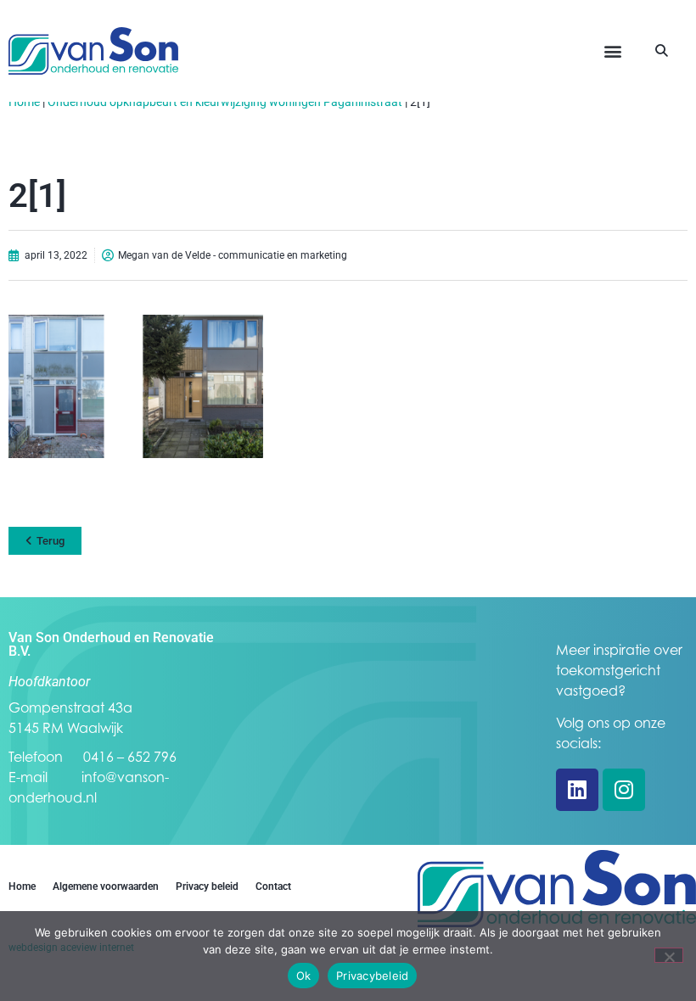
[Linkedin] (577, 790)
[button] (612, 51)
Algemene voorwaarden (106, 886)
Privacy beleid (207, 886)
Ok (304, 975)
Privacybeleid (372, 975)
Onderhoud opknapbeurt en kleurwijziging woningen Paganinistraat (225, 102)
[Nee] (668, 955)
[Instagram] (624, 790)
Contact (273, 886)
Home (24, 102)
